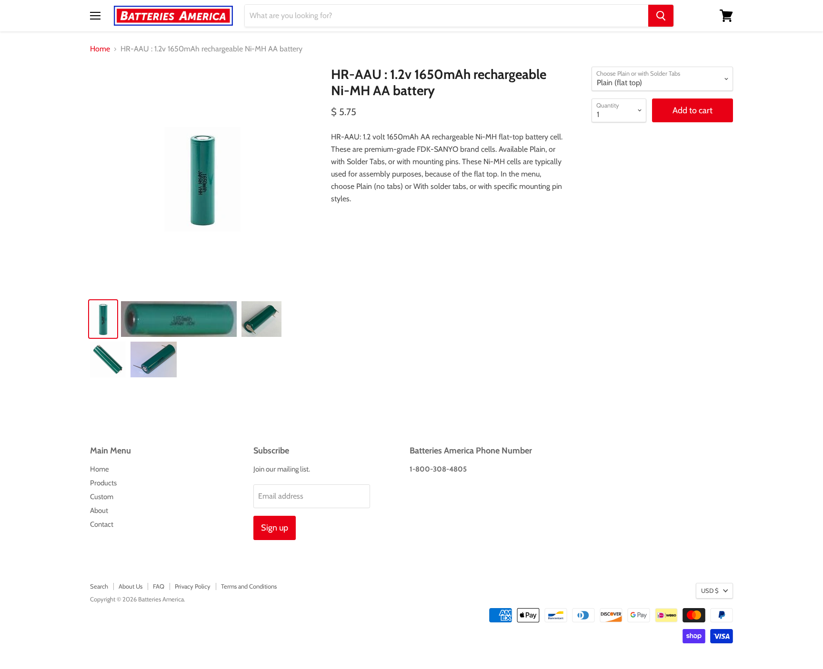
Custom (101, 496)
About (99, 510)
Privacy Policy (193, 586)
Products (103, 483)
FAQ (158, 586)
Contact (101, 524)
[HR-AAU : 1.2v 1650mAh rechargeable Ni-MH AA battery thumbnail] (103, 319)
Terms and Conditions (249, 586)
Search (99, 586)
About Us (130, 586)
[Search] (660, 16)
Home (100, 49)
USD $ (710, 590)
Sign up (274, 527)
